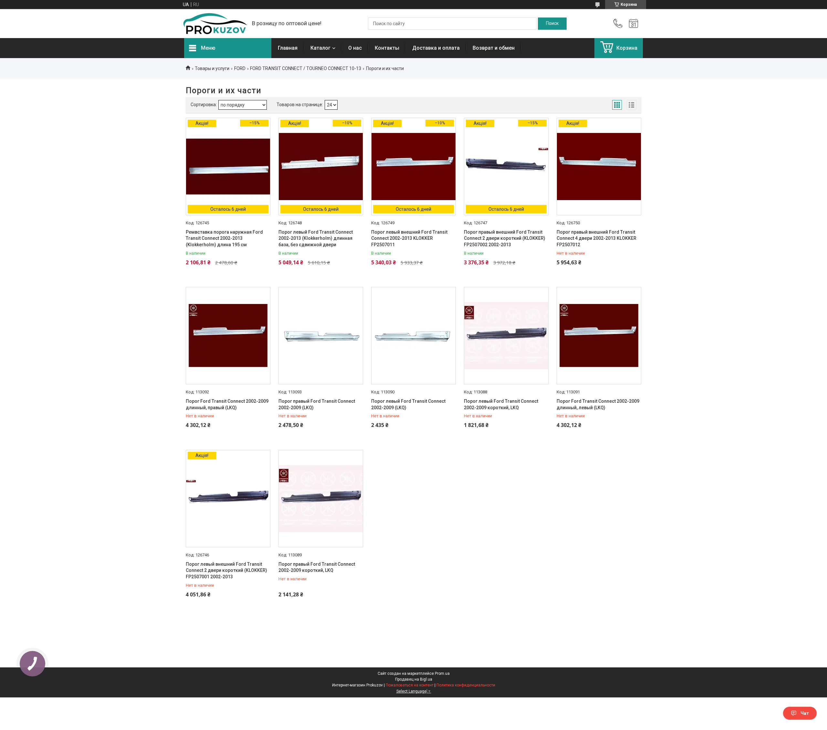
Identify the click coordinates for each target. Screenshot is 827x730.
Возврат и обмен (494, 48)
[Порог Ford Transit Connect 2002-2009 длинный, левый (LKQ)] (599, 335)
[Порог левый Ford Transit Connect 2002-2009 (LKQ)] (413, 335)
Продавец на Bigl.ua (413, 679)
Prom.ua (442, 673)
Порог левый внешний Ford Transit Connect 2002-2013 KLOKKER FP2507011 (409, 238)
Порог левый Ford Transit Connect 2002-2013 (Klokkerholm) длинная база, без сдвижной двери (315, 238)
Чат (805, 713)
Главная (288, 48)
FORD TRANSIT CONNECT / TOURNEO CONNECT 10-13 (305, 68)
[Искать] (552, 23)
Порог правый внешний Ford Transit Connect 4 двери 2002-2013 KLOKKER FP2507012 (596, 238)
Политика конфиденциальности (465, 685)
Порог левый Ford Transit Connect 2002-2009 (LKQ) (408, 404)
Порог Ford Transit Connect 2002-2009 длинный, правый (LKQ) (227, 404)
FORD (240, 68)
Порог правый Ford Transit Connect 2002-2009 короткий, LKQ (316, 567)
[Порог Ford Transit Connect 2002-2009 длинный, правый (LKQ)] (228, 335)
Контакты (387, 48)
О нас (355, 48)
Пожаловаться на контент (410, 685)
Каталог (320, 48)
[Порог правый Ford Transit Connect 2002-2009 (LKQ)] (320, 335)
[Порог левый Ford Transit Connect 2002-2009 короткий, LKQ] (506, 335)
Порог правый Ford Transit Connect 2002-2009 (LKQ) (316, 404)
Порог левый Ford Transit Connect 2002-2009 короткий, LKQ (501, 404)
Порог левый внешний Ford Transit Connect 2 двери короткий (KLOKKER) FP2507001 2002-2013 (226, 570)
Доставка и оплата (436, 48)
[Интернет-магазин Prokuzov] (215, 23)
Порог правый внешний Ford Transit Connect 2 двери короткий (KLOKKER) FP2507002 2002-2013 (504, 238)
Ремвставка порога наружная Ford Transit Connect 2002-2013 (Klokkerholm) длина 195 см (224, 238)
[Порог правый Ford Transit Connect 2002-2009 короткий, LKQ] (320, 498)
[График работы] (633, 23)
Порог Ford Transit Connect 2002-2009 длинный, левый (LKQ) (598, 404)
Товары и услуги (212, 68)
